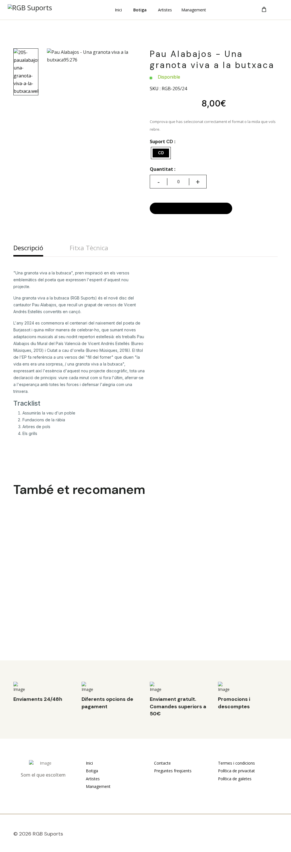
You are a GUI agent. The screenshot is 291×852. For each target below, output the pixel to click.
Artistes (165, 10)
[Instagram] (275, 835)
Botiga (140, 10)
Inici (118, 10)
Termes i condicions (236, 763)
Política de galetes (234, 778)
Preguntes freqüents (172, 770)
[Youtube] (262, 835)
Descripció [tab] (28, 247)
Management (193, 10)
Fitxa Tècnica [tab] (89, 247)
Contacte (162, 763)
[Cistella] (264, 10)
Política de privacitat (236, 770)
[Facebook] (249, 835)
